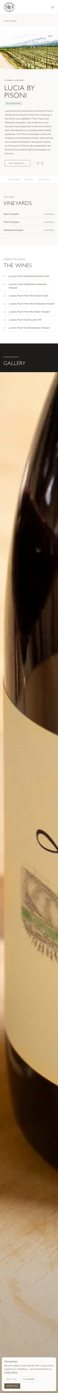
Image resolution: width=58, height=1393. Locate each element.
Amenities (43, 179)
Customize (28, 1379)
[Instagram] (42, 163)
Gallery (29, 179)
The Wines (14, 179)
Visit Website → (17, 163)
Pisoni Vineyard (11, 221)
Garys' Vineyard (11, 213)
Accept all (12, 1386)
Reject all (12, 1379)
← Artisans (10, 21)
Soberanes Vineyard (13, 229)
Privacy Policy (10, 1372)
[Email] (37, 163)
